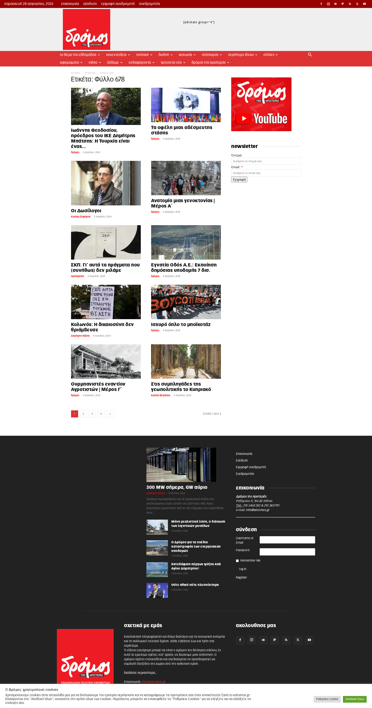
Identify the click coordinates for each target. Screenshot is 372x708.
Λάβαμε (113, 62)
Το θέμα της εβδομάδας (78, 55)
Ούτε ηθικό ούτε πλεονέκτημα (195, 584)
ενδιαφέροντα (140, 62)
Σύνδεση (90, 4)
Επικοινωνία (70, 4)
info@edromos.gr (258, 510)
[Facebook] (321, 4)
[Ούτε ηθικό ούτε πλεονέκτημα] (157, 590)
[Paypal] (343, 4)
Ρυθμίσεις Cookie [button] (327, 699)
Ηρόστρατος (77, 276)
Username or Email (245, 540)
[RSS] (350, 4)
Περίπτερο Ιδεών (241, 55)
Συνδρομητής (149, 4)
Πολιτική (142, 55)
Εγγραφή (239, 179)
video (93, 62)
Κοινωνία (185, 55)
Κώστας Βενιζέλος (160, 395)
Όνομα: (236, 155)
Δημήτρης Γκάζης (80, 336)
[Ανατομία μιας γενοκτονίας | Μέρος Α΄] (186, 178)
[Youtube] (364, 4)
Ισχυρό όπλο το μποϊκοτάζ (181, 324)
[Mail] (335, 4)
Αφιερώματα (69, 62)
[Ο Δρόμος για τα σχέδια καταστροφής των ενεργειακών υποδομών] (157, 547)
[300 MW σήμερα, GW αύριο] (186, 465)
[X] (357, 4)
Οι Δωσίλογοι (86, 211)
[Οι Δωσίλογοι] (106, 183)
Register (241, 577)
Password (243, 550)
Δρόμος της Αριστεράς (209, 62)
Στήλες (269, 55)
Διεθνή (164, 55)
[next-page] (110, 413)
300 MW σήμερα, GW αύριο (177, 487)
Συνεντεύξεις (116, 55)
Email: (237, 167)
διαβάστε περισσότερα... (140, 672)
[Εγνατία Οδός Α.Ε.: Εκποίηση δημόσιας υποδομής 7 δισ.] (186, 242)
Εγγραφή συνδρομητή (118, 4)
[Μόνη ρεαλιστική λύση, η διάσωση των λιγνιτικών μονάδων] (157, 527)
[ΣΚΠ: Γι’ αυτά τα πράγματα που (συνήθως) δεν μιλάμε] (106, 242)
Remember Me (250, 560)
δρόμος (75, 152)
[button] (310, 55)
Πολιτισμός (210, 55)
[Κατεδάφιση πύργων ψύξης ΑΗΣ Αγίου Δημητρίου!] (157, 569)
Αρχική (75, 73)
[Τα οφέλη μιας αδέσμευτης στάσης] (186, 105)
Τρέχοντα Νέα (171, 62)
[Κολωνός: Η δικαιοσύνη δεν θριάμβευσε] (106, 302)
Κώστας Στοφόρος (81, 216)
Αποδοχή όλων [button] (355, 699)
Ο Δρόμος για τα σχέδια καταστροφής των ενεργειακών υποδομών (196, 547)
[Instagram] (328, 4)
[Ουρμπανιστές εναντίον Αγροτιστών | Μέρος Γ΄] (106, 361)
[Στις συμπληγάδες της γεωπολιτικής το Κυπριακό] (186, 361)
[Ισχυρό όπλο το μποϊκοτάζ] (186, 302)
